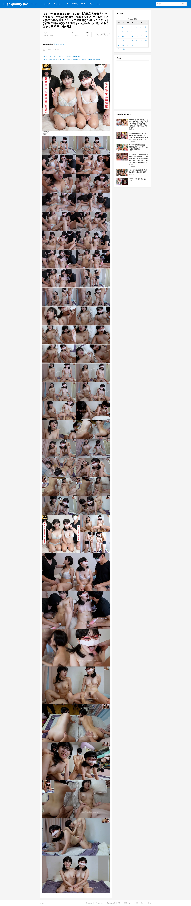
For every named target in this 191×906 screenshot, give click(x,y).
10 (132, 32)
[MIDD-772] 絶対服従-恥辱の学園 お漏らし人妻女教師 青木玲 (138, 171)
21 (118, 41)
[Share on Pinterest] (104, 34)
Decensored (58, 4)
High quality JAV (15, 4)
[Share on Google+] (108, 34)
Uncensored (45, 4)
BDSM (83, 4)
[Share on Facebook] (97, 34)
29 (123, 45)
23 (127, 41)
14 (118, 36)
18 (137, 36)
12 (141, 32)
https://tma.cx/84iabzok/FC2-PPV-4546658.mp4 (61, 56)
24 (132, 41)
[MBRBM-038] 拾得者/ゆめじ (137, 179)
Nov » (124, 49)
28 (118, 45)
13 (146, 32)
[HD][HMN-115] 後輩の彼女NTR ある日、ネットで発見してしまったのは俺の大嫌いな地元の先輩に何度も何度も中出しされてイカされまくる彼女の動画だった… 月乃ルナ (139, 159)
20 (146, 36)
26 (141, 41)
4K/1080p (75, 4)
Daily (92, 4)
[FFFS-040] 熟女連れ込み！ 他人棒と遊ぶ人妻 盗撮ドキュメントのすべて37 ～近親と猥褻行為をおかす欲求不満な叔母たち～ (138, 136)
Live (98, 4)
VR (68, 4)
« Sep (118, 49)
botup (44, 33)
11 (137, 32)
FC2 (54, 44)
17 (132, 36)
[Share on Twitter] (101, 34)
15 (123, 36)
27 (146, 41)
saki (43, 903)
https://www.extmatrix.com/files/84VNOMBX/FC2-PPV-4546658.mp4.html (71, 59)
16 (127, 36)
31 (132, 45)
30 (127, 45)
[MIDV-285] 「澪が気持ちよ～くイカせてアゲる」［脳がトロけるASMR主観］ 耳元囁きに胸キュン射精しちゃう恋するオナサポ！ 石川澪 (139, 124)
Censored (34, 4)
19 (141, 36)
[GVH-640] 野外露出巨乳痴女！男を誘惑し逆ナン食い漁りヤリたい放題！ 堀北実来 (139, 147)
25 (137, 41)
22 (123, 41)
